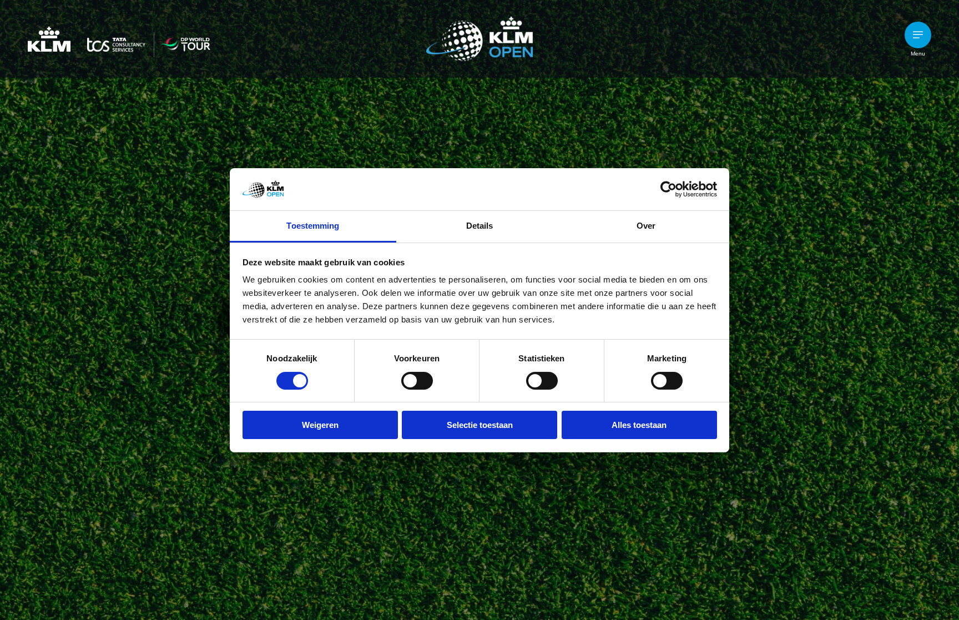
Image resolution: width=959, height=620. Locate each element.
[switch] (417, 381)
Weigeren (320, 425)
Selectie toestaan (480, 425)
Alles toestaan (639, 425)
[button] (918, 35)
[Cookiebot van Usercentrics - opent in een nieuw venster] (668, 189)
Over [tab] (646, 225)
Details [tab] (479, 225)
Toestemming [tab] (312, 225)
